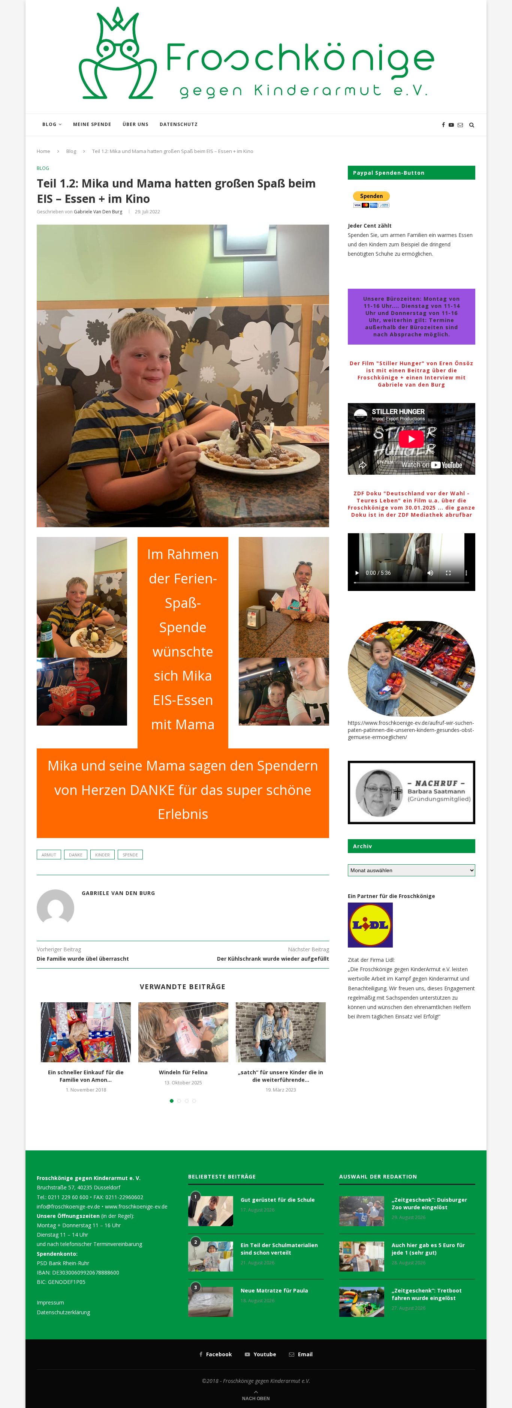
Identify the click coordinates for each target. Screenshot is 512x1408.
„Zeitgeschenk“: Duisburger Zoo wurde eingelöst (429, 1203)
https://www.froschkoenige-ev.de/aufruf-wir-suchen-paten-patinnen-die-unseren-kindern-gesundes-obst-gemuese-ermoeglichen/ (411, 730)
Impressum (50, 1302)
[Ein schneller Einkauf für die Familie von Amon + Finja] (86, 1032)
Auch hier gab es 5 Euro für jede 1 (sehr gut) (428, 1249)
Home (43, 151)
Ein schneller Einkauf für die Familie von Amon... (86, 1076)
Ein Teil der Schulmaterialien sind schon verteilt (279, 1249)
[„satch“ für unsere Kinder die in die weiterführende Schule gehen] (281, 1032)
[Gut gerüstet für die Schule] (210, 1211)
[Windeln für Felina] (183, 1032)
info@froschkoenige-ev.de (68, 1206)
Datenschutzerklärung (63, 1312)
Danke (75, 855)
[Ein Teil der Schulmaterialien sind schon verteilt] (210, 1257)
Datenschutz (179, 124)
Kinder (102, 855)
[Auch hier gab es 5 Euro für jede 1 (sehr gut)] (361, 1257)
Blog (49, 124)
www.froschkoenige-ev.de (136, 1206)
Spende (130, 855)
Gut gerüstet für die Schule (278, 1199)
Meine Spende (92, 124)
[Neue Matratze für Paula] (210, 1302)
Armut (49, 855)
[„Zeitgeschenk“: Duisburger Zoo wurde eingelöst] (361, 1211)
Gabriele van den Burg (98, 211)
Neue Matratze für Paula (274, 1290)
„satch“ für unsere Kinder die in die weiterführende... (280, 1076)
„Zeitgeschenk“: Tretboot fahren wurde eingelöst (427, 1294)
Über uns (135, 124)
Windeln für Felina (183, 1072)
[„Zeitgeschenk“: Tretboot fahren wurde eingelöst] (361, 1302)
